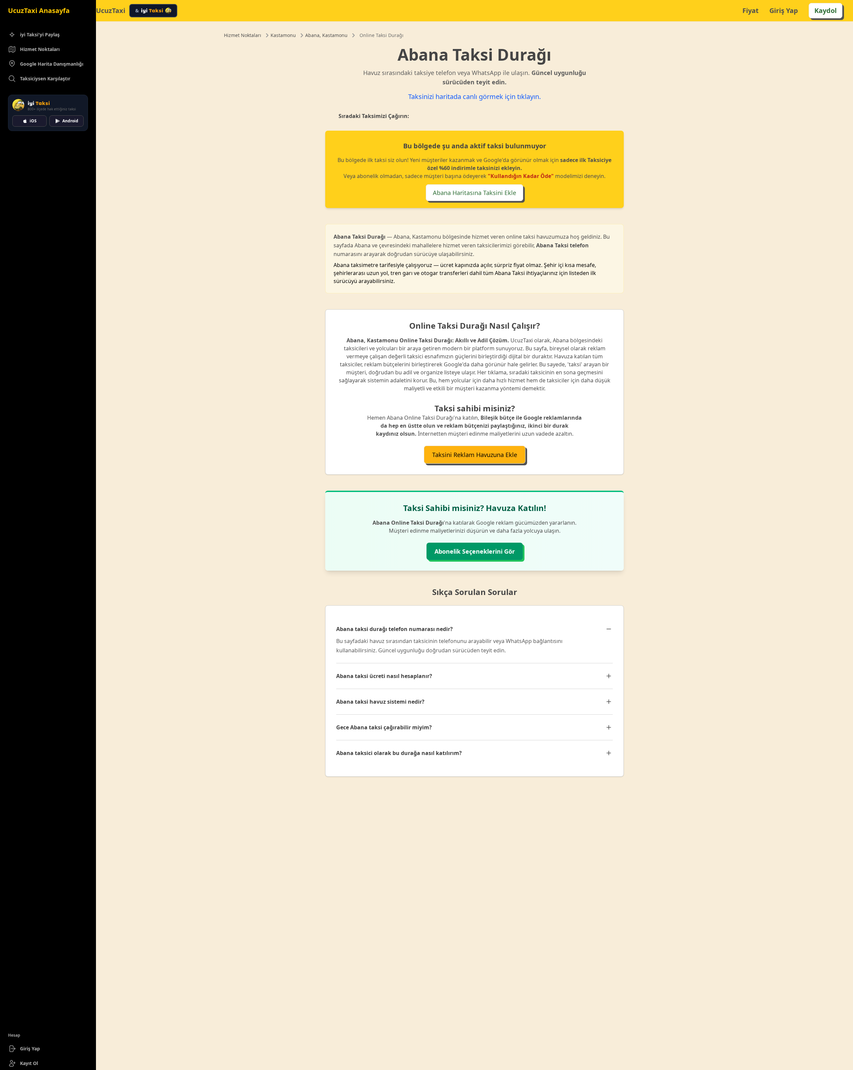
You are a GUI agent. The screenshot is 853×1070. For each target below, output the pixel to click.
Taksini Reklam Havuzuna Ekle (474, 455)
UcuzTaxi (110, 10)
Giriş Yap (30, 1048)
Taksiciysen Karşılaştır (45, 78)
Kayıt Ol (29, 1063)
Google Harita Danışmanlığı (51, 64)
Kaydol (825, 10)
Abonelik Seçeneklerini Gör (474, 551)
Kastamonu (283, 35)
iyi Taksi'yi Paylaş (40, 34)
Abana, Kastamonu (326, 35)
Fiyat (750, 10)
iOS (33, 121)
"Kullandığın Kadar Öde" (521, 176)
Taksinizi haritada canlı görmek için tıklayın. (474, 96)
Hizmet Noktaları (40, 49)
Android (70, 121)
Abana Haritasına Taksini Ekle (474, 193)
